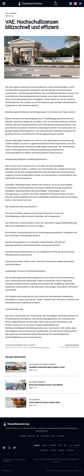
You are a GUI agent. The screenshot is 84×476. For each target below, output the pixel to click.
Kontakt (36, 459)
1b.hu (71, 471)
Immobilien (60, 436)
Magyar (61, 450)
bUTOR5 (48, 471)
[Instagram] (9, 447)
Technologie (45, 436)
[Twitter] (14, 447)
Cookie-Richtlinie (66, 459)
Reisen (53, 436)
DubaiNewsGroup (18, 423)
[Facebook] (4, 447)
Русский (53, 445)
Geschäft (23, 436)
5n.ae (58, 471)
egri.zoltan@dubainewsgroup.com (69, 347)
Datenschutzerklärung (53, 459)
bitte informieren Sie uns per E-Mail (39, 347)
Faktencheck (56, 462)
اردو (70, 445)
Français (53, 450)
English (44, 445)
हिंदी (65, 445)
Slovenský (70, 450)
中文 (59, 445)
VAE (37, 436)
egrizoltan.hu (77, 471)
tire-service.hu (64, 471)
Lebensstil (31, 436)
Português (44, 450)
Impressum (43, 459)
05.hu (53, 471)
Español (77, 445)
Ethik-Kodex (75, 459)
